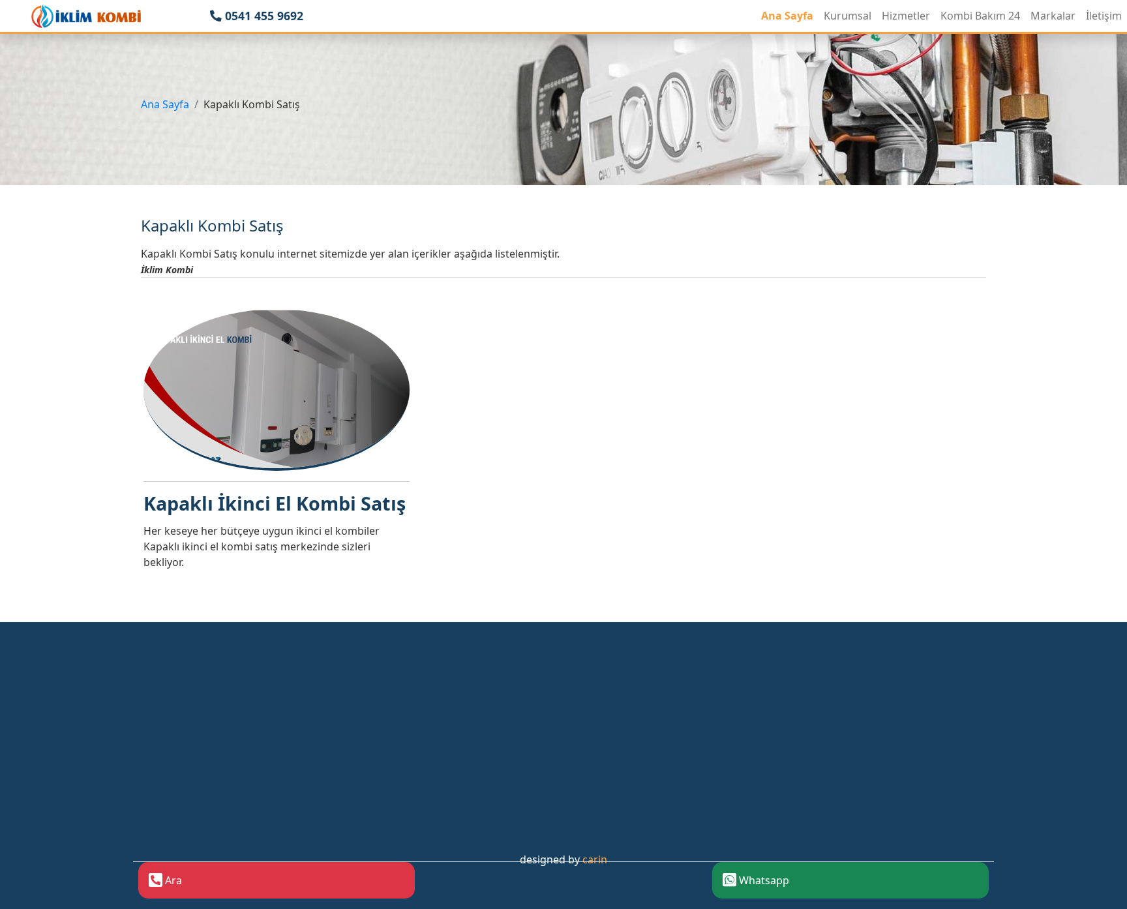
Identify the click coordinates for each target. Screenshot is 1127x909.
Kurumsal (847, 15)
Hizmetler (906, 15)
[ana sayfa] (86, 16)
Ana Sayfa (787, 15)
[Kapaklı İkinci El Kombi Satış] (276, 388)
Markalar (1052, 15)
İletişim (1104, 15)
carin (594, 859)
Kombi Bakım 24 (980, 15)
